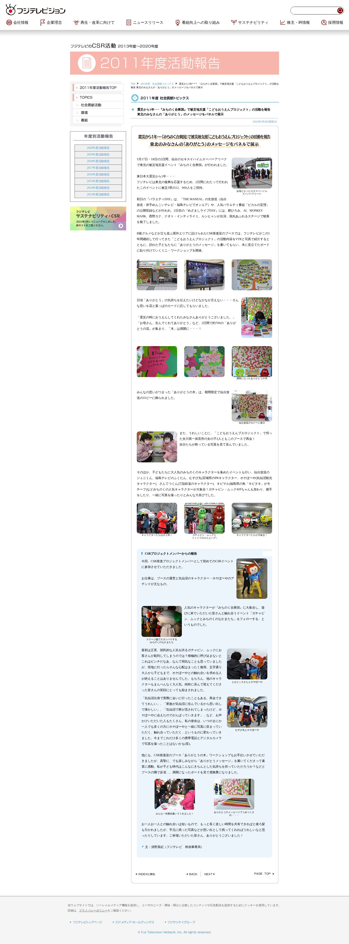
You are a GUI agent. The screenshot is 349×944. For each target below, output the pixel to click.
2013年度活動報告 (98, 194)
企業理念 (54, 22)
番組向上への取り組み (201, 22)
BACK (191, 874)
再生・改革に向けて (97, 22)
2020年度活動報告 (98, 148)
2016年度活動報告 (98, 174)
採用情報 (335, 22)
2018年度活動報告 (98, 161)
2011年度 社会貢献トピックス (157, 83)
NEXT (209, 874)
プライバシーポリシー (93, 910)
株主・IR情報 (298, 22)
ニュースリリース (148, 22)
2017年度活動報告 (98, 167)
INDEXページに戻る (147, 874)
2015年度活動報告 (98, 181)
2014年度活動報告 (98, 187)
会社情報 (20, 22)
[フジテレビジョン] (63, 9)
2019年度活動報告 (98, 154)
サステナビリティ (253, 22)
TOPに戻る (263, 874)
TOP (133, 83)
